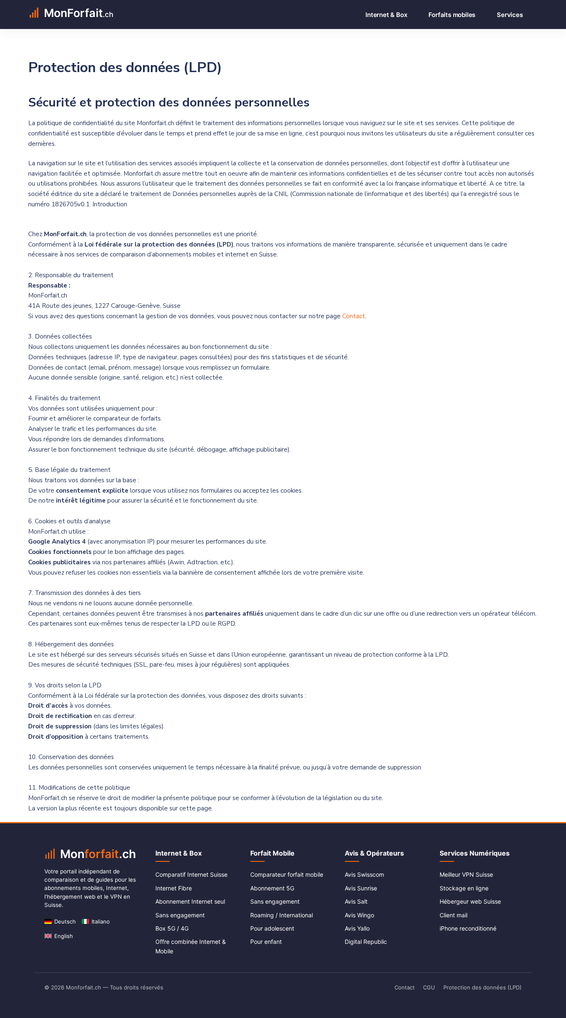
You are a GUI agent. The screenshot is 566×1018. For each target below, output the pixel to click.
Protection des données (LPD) (482, 987)
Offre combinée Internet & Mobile (190, 946)
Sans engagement (180, 915)
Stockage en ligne (464, 888)
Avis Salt (356, 901)
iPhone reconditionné (468, 928)
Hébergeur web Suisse (470, 901)
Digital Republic (366, 941)
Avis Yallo (357, 928)
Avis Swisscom (364, 874)
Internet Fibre (173, 888)
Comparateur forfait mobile (286, 874)
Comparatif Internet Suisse (191, 874)
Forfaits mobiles (451, 15)
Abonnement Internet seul (190, 901)
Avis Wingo (359, 915)
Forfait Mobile (272, 853)
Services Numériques (475, 853)
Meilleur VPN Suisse (466, 874)
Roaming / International (281, 915)
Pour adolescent (272, 928)
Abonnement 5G (272, 888)
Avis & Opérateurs (374, 853)
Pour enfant (266, 941)
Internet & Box (386, 15)
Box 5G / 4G (172, 928)
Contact (353, 316)
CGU (429, 987)
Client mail (453, 915)
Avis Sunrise (361, 888)
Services (509, 15)
